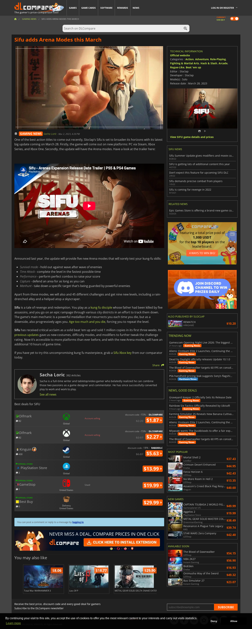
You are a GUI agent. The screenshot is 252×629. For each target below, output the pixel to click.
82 (19, 420)
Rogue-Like (177, 67)
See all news (48, 394)
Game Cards (88, 7)
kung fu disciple (101, 307)
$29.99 (152, 502)
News (136, 7)
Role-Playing (218, 59)
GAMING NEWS (31, 134)
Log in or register (222, 7)
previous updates (26, 335)
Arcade (223, 63)
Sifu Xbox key (122, 353)
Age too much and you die (87, 322)
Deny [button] (214, 621)
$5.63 (153, 453)
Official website (180, 55)
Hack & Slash (209, 63)
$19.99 (152, 485)
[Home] (15, 19)
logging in (78, 522)
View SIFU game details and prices (192, 137)
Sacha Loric (50, 134)
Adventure (202, 59)
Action (189, 59)
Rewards (122, 7)
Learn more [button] (13, 623)
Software (106, 7)
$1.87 (153, 420)
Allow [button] (233, 621)
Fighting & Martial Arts (184, 63)
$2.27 (153, 437)
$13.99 (152, 469)
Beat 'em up (193, 67)
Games (73, 7)
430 (20, 454)
